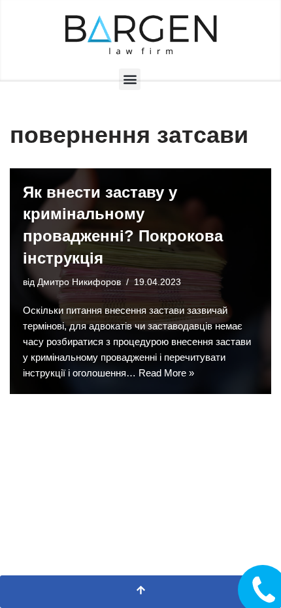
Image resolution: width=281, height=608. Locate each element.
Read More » (166, 372)
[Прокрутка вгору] (140, 591)
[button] (129, 79)
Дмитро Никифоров (79, 282)
